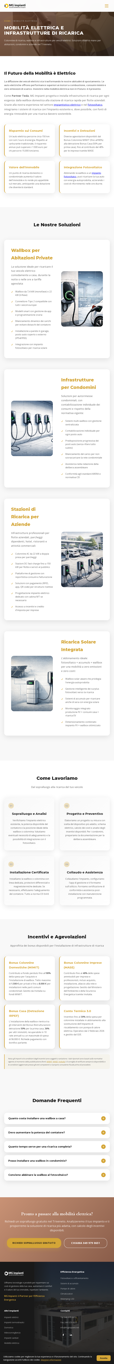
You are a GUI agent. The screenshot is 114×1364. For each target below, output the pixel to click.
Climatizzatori (66, 1293)
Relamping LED (67, 1299)
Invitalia (61, 1061)
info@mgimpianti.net (69, 1327)
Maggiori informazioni (51, 1359)
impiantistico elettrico (67, 104)
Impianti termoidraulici (14, 1322)
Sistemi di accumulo (69, 1283)
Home (7, 21)
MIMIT (49, 1061)
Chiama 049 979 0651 (85, 1243)
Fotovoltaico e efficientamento (74, 1278)
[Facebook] (63, 1335)
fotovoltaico (95, 104)
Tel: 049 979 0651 (68, 1317)
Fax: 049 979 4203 (68, 1322)
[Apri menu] (106, 6)
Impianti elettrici (11, 1317)
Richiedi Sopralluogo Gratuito (34, 1242)
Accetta (103, 1358)
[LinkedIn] (71, 1335)
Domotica (8, 1327)
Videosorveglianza (12, 1332)
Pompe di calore (67, 1288)
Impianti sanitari (11, 1338)
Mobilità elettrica (11, 1343)
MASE (55, 1061)
